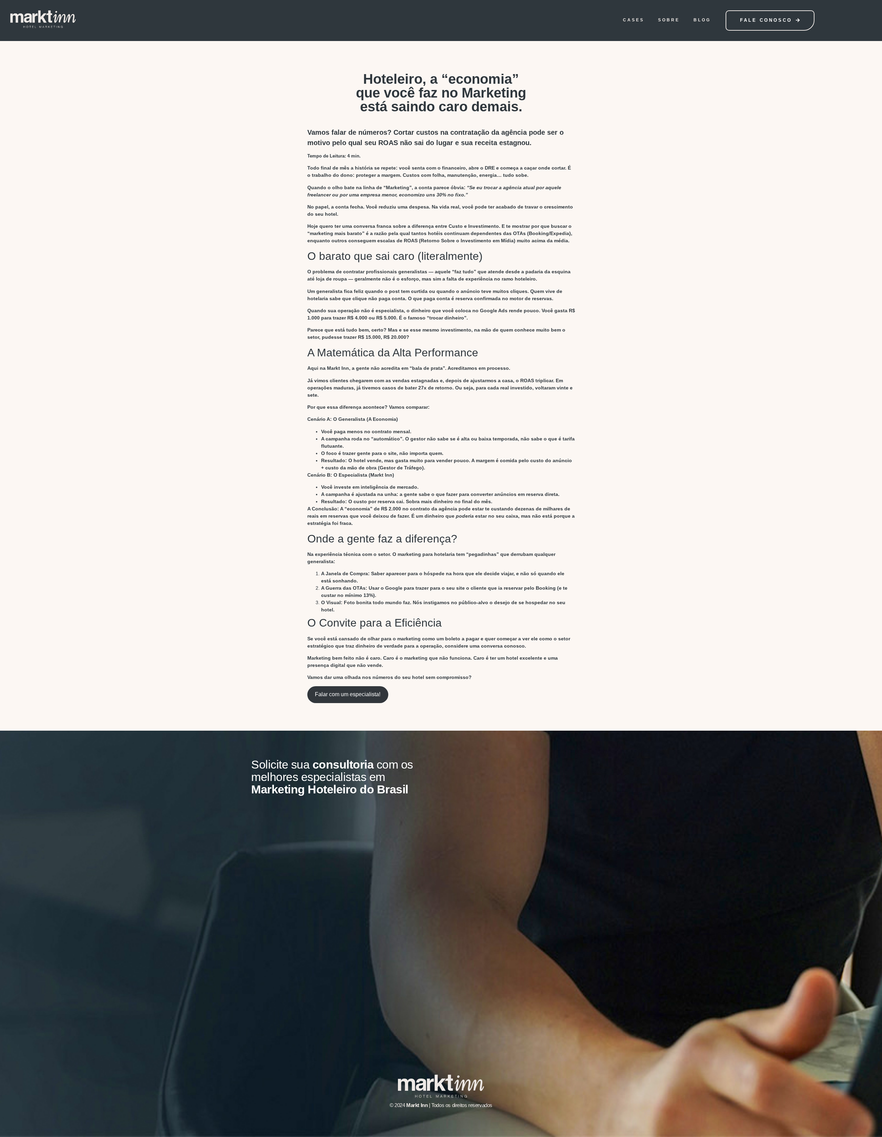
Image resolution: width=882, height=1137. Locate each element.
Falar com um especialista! (347, 694)
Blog (702, 20)
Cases (633, 20)
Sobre (669, 20)
